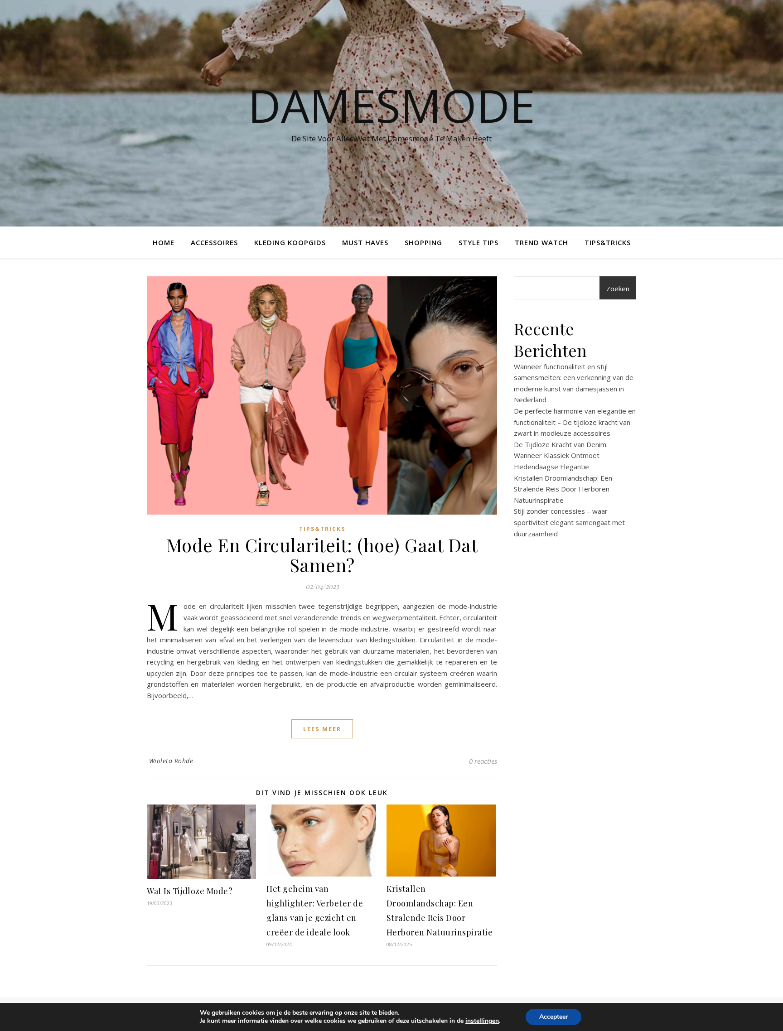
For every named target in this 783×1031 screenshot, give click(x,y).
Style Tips (478, 242)
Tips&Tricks (608, 242)
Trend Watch (541, 242)
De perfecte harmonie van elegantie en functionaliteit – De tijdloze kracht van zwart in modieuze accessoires (575, 422)
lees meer (322, 729)
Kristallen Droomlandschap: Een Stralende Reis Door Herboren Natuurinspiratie (563, 489)
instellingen (482, 1021)
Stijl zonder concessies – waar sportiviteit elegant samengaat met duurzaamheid (569, 522)
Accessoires (214, 242)
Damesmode (391, 105)
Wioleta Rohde (171, 760)
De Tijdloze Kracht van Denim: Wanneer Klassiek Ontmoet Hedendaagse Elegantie (561, 455)
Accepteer (553, 1016)
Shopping (423, 242)
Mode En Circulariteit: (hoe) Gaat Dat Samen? (322, 555)
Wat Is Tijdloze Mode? (189, 891)
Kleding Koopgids (290, 242)
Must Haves (365, 242)
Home (163, 242)
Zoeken (617, 288)
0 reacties (483, 761)
